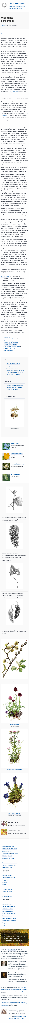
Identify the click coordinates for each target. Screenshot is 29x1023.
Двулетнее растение (7, 875)
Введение (7, 337)
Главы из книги (5, 34)
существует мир (12, 949)
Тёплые (6, 348)
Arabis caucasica (15, 443)
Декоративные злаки (12, 368)
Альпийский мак (5, 1002)
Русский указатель (14, 8)
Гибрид (4, 884)
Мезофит (14, 339)
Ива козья (14, 680)
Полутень (4, 923)
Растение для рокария (7, 911)
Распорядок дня (8, 350)
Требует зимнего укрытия (8, 906)
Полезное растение (7, 916)
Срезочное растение (7, 887)
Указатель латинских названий (15, 385)
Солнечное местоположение (9, 920)
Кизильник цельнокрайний (14, 813)
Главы (22, 1018)
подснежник (21, 1002)
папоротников (6, 989)
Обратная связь (12, 1018)
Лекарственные (11, 370)
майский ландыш (13, 1002)
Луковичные (10, 374)
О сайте (18, 1018)
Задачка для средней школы (12, 346)
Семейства (12, 6)
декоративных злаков (16, 989)
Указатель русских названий (14, 387)
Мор (5, 344)
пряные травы (20, 370)
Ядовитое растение (7, 889)
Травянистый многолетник (8, 877)
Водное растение (6, 904)
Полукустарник (5, 880)
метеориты (14, 344)
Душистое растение (7, 891)
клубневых (23, 991)
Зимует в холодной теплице (9, 918)
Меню (20, 8)
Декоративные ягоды (7, 908)
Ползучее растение (7, 894)
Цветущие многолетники (13, 364)
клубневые (17, 374)
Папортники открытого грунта (15, 366)
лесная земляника (17, 1004)
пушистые (12, 348)
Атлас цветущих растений (17, 3)
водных (12, 991)
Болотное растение (7, 896)
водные (10, 855)
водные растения (18, 372)
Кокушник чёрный (14, 724)
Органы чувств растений (11, 343)
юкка (23, 1004)
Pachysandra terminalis (17, 464)
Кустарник (4, 882)
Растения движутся (9, 341)
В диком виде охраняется (8, 913)
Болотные (9, 372)
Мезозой (7, 339)
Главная (3, 25)
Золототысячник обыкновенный (14, 769)
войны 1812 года (13, 91)
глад (8, 344)
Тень (3, 925)
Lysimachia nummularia (17, 453)
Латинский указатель (21, 6)
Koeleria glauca (15, 474)
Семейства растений (12, 389)
